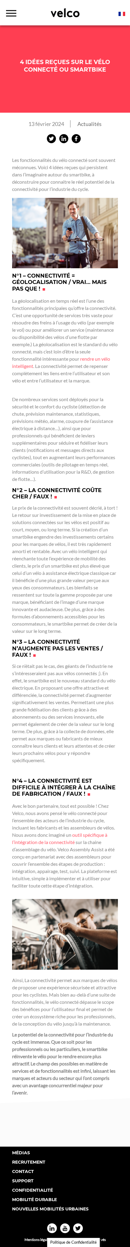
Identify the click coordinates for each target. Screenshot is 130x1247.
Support (23, 1181)
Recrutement (28, 1162)
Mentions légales (37, 1239)
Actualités (89, 124)
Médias (21, 1152)
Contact (23, 1171)
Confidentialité (32, 1190)
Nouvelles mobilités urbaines (50, 1209)
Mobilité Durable (34, 1199)
